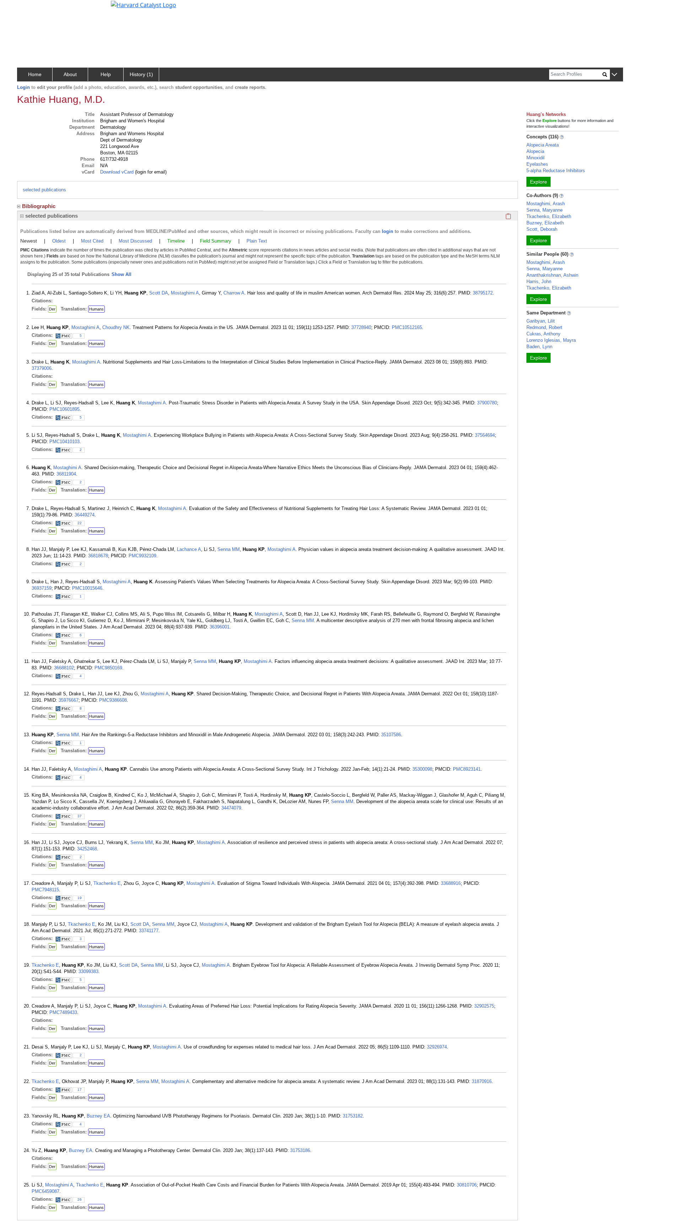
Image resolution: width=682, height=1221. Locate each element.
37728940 (361, 327)
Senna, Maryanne (544, 210)
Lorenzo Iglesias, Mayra (551, 340)
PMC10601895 (64, 409)
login (387, 231)
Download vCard (117, 172)
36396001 (219, 627)
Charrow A (233, 293)
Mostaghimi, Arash (545, 203)
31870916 (482, 1081)
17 (79, 1090)
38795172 (483, 293)
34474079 (231, 808)
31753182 (353, 1116)
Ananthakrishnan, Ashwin (552, 275)
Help (106, 74)
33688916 (451, 883)
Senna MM (228, 549)
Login (23, 87)
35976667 (69, 700)
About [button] (70, 74)
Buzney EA (98, 1116)
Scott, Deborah (541, 229)
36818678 (98, 555)
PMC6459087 (45, 1191)
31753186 (300, 1150)
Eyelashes (537, 164)
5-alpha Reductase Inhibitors (555, 170)
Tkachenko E (107, 883)
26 (79, 1199)
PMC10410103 (64, 441)
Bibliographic (38, 206)
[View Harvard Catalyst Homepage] (143, 4)
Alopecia (535, 151)
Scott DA (158, 293)
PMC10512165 (407, 327)
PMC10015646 (87, 588)
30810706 (467, 1185)
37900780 (487, 402)
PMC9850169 (108, 667)
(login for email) (150, 172)
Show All (121, 274)
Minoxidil (535, 157)
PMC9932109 (142, 555)
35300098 (422, 769)
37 (79, 816)
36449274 (84, 514)
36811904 (66, 474)
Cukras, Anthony (543, 333)
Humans (96, 309)
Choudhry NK (116, 327)
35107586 (391, 734)
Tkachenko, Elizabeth (548, 216)
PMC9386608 (113, 700)
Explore (538, 182)
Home (35, 74)
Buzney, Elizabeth (545, 222)
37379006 (42, 368)
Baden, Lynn (539, 346)
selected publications (44, 189)
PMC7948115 (45, 889)
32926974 (437, 1047)
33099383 (88, 971)
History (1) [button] (141, 74)
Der (52, 309)
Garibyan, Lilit (540, 321)
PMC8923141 (467, 769)
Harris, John (538, 281)
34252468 (87, 848)
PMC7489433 (63, 1012)
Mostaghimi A (185, 293)
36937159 (42, 588)
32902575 (484, 1006)
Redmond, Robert (544, 327)
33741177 (148, 930)
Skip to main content (29, 8)
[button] (614, 75)
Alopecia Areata (542, 145)
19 (79, 898)
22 (79, 523)
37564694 (485, 435)
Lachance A (189, 549)
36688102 (64, 667)
